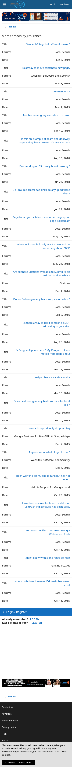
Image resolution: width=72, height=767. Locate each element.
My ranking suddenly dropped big (49, 428)
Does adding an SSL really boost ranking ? (44, 166)
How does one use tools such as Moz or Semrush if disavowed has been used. (46, 504)
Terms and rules (10, 720)
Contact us (7, 707)
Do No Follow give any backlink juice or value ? (41, 299)
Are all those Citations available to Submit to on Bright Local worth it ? (41, 273)
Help (4, 733)
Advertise (7, 713)
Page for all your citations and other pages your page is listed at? (41, 218)
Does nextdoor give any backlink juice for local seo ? (42, 402)
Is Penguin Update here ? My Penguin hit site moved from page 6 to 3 (43, 351)
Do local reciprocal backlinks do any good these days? (41, 191)
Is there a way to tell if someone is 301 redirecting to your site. (46, 324)
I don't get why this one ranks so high (47, 557)
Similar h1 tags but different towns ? (48, 44)
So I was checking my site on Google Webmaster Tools (48, 532)
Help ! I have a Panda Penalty (52, 377)
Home (5, 740)
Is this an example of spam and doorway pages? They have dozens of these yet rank (44, 140)
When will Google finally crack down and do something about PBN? (43, 246)
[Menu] (4, 4)
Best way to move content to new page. (46, 67)
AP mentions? (61, 91)
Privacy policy (9, 727)
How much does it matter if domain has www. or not (42, 583)
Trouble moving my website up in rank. (46, 115)
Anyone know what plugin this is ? (49, 452)
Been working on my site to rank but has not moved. (43, 477)
